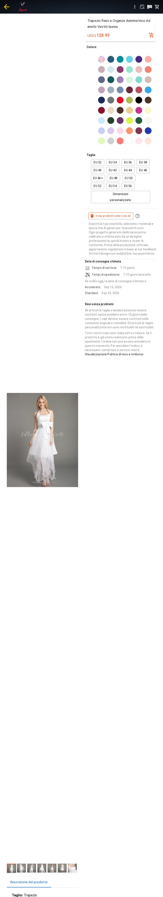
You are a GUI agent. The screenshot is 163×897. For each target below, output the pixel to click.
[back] (6, 7)
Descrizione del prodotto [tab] (29, 882)
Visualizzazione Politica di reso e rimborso (114, 354)
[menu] (135, 7)
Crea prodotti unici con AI (113, 215)
